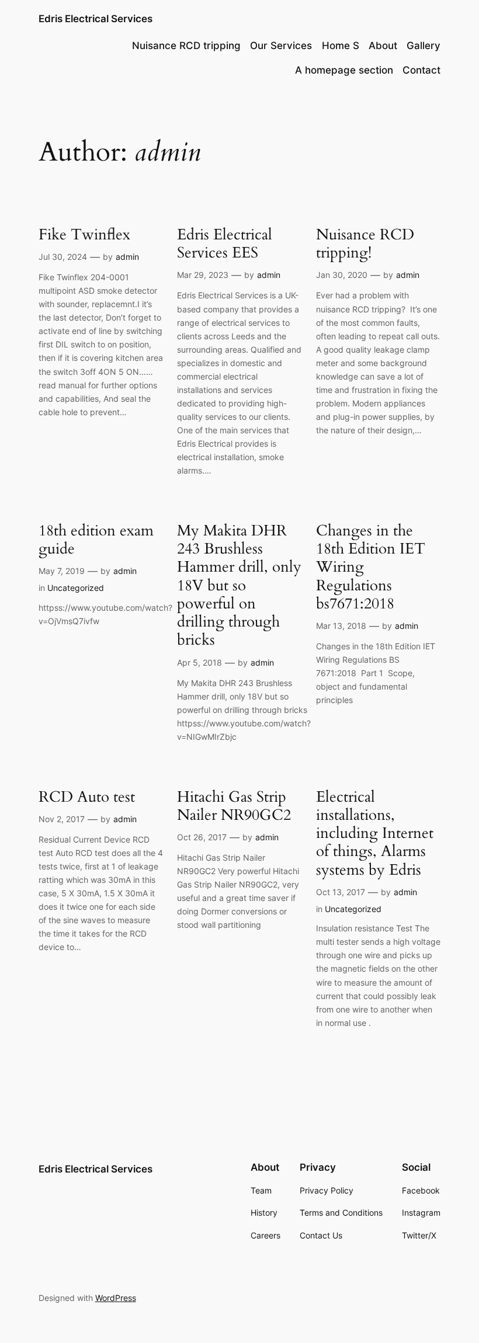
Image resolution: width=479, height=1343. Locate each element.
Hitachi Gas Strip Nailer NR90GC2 (234, 806)
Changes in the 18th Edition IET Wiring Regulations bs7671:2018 (370, 567)
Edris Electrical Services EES (224, 243)
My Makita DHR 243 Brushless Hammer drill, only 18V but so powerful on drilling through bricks (239, 585)
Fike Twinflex (84, 234)
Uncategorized (75, 588)
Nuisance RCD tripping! (365, 243)
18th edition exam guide (96, 539)
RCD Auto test (87, 797)
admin (127, 257)
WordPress (115, 1298)
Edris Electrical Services (95, 19)
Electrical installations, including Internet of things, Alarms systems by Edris (374, 833)
